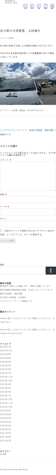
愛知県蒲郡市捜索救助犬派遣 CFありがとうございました (26, 290)
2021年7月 (5, 441)
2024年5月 (5, 362)
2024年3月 (5, 366)
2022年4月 (5, 422)
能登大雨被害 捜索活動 (42, 130)
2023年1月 (5, 396)
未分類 (14, 110)
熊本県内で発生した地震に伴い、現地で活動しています (25, 286)
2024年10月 (6, 351)
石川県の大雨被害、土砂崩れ (13, 297)
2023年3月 (5, 392)
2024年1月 (5, 373)
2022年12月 (6, 399)
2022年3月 (5, 426)
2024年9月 (5, 354)
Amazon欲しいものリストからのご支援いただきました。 (26, 318)
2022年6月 (5, 414)
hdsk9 (3, 322)
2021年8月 (5, 437)
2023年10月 (6, 381)
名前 (3, 194)
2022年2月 (5, 429)
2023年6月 (5, 388)
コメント (6, 160)
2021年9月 (5, 433)
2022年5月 (5, 418)
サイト (3, 219)
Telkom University (9, 333)
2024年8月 (5, 358)
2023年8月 (5, 384)
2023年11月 (6, 377)
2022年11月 (6, 403)
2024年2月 (5, 369)
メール (4, 206)
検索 (2, 265)
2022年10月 (6, 407)
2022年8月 (5, 411)
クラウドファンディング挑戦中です (16, 301)
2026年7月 (5, 347)
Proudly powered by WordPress (14, 469)
